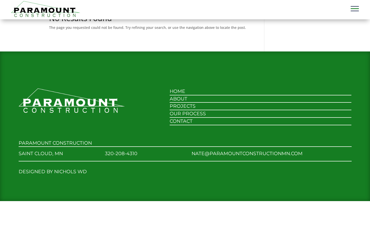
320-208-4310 (121, 153)
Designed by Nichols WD (53, 171)
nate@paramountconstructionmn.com (247, 153)
